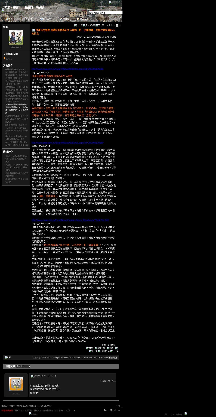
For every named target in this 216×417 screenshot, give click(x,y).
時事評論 (105, 345)
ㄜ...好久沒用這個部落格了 (16, 156)
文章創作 (28, 19)
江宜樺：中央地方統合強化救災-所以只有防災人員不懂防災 (16, 168)
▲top (118, 405)
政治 (113, 345)
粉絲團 (35, 415)
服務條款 (37, 411)
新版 (40, 7)
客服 (68, 411)
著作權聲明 (48, 411)
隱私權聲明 (59, 411)
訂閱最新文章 (49, 14)
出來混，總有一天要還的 (17, 7)
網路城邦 (116, 2)
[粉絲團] (30, 413)
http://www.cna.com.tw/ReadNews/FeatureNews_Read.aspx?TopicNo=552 (70, 220)
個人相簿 (47, 19)
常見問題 (28, 411)
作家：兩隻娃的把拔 (14, 11)
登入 (167, 415)
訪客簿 (66, 19)
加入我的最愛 (35, 14)
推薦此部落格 (22, 14)
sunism (9, 59)
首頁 (10, 19)
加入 (172, 415)
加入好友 (10, 14)
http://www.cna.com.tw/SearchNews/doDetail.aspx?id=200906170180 (67, 142)
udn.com (117, 410)
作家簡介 (84, 19)
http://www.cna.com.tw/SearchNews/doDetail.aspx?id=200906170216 (67, 69)
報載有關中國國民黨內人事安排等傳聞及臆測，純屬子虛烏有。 (16, 119)
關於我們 (18, 411)
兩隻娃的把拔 (16, 47)
